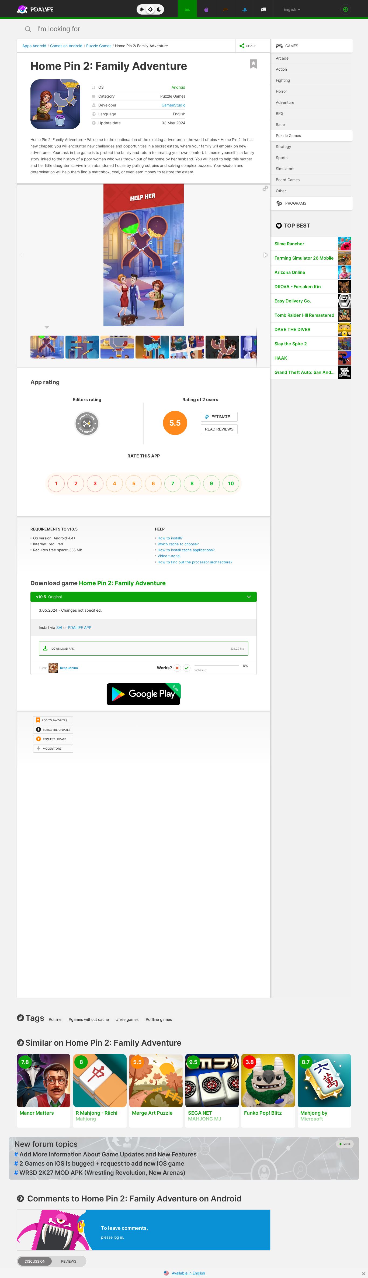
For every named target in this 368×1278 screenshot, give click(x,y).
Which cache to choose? (178, 544)
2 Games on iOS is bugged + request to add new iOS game (99, 1163)
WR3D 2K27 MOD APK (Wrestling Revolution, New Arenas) (100, 1172)
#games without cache (89, 1019)
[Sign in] (345, 9)
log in (118, 1237)
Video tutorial (169, 556)
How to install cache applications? (186, 550)
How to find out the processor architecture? (195, 562)
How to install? (170, 538)
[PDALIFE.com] (33, 9)
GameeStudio (173, 105)
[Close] (363, 1273)
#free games (127, 1019)
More (346, 1143)
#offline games (159, 1019)
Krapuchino (69, 668)
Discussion (35, 1261)
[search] (174, 29)
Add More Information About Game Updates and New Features (105, 1154)
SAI (59, 627)
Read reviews (219, 429)
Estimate (220, 417)
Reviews (68, 1261)
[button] (265, 188)
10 (231, 483)
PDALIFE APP (79, 627)
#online (55, 1019)
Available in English (188, 1273)
